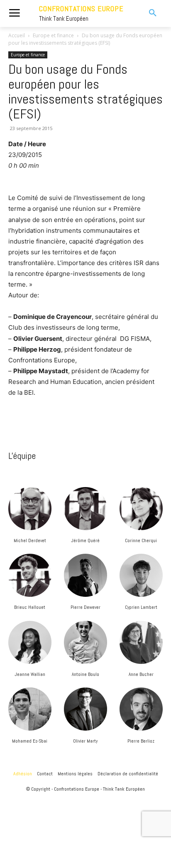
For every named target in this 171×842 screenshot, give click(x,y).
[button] (147, 13)
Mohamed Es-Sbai (29, 741)
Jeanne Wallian (30, 674)
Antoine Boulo (85, 674)
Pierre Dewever (85, 607)
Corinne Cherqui (141, 540)
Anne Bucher (141, 674)
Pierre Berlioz (140, 741)
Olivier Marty (85, 741)
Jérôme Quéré (85, 540)
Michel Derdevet (30, 540)
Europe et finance (53, 35)
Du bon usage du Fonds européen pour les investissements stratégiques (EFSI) (85, 91)
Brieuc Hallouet (29, 607)
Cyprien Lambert (141, 607)
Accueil (16, 35)
